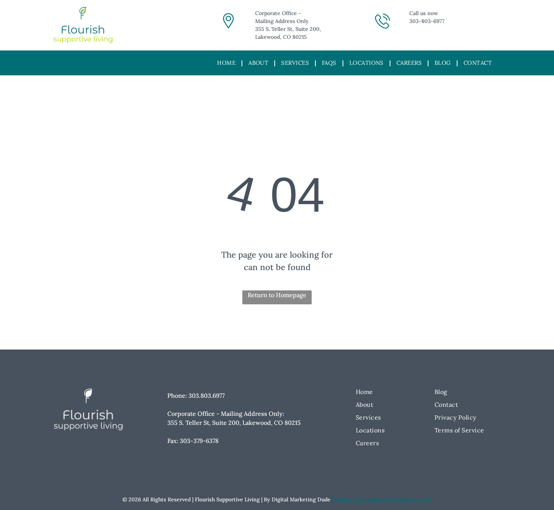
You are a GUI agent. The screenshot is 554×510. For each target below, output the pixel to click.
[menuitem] (227, 63)
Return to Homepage (277, 295)
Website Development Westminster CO (382, 499)
